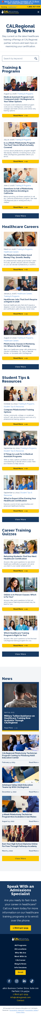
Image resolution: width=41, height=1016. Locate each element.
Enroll (20, 972)
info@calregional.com (20, 997)
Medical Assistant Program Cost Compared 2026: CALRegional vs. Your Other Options (19, 99)
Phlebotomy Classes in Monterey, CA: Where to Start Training (19, 345)
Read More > (34, 762)
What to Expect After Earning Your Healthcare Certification (20, 499)
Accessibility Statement (17, 1010)
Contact (20, 1000)
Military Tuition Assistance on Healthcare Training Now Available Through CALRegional (19, 719)
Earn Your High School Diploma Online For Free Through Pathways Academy (20, 845)
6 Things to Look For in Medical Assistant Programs (18, 455)
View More (20, 216)
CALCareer (20, 960)
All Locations (20, 949)
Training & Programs (25, 94)
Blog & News (20, 964)
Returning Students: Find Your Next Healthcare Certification (20, 557)
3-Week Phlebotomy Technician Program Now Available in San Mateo (19, 815)
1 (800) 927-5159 (33, 7)
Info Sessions (20, 967)
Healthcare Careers (11, 252)
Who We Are (20, 953)
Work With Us (20, 956)
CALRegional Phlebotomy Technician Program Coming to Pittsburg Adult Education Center (19, 755)
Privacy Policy (20, 1012)
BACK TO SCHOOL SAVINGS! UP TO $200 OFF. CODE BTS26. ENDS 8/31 (21, 2)
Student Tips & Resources (14, 407)
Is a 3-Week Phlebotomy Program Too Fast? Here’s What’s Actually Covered (19, 145)
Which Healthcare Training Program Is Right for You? (16, 634)
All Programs (20, 945)
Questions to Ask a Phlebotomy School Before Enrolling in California (18, 190)
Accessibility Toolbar (31, 1010)
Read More (18, 116)
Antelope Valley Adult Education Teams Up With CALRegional (17, 786)
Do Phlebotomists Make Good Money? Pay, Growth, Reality (18, 256)
